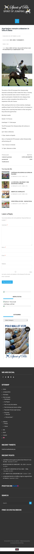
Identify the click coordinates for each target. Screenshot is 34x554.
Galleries (5, 421)
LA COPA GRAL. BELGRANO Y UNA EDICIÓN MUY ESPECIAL (20, 182)
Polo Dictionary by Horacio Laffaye (12, 407)
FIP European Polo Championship (12, 49)
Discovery (6, 412)
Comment (5, 225)
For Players (7, 402)
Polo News (5, 394)
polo (7, 48)
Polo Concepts (6, 397)
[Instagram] (11, 377)
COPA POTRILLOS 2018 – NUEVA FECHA (21, 201)
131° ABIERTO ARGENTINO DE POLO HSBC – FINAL (15, 469)
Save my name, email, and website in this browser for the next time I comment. (17, 274)
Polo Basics (7, 399)
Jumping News (6, 392)
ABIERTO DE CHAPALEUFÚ (18, 191)
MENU (17, 21)
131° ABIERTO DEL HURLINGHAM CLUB (12, 473)
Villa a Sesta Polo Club (24, 48)
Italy (22, 49)
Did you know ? (9, 417)
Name (4, 247)
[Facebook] (3, 377)
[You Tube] (13, 377)
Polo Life (8, 414)
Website (4, 263)
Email (4, 255)
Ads (4, 429)
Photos (6, 423)
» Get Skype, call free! (8, 304)
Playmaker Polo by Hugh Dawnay (12, 410)
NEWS (14, 40)
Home (4, 389)
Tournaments (20, 40)
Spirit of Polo (13, 48)
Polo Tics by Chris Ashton (10, 404)
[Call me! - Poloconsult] (9, 302)
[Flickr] (8, 377)
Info (11, 40)
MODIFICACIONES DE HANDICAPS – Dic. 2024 (14, 464)
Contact (5, 435)
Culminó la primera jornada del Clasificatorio (7, 159)
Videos (6, 426)
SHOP (4, 432)
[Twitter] (5, 377)
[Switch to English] (17, 549)
